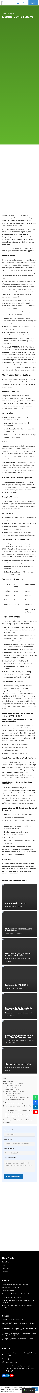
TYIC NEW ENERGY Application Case (18, 1097)
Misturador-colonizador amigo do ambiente (16, 1284)
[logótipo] (6, 3)
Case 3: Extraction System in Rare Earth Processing (18, 1117)
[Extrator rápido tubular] (19, 897)
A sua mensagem (10, 1157)
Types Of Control (10, 1102)
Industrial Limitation (13, 1089)
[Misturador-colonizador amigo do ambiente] (19, 924)
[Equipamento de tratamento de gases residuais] (19, 951)
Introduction (8, 1081)
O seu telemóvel (9, 1148)
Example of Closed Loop (14, 1093)
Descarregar (6, 1268)
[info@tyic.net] (4, 1359)
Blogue (4, 1265)
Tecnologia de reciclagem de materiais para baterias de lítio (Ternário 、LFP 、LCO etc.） (19, 1329)
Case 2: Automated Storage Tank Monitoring (20, 1114)
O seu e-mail (8, 1139)
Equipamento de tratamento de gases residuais (18, 1294)
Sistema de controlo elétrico (11, 1297)
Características (11, 1087)
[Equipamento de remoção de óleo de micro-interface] (19, 1006)
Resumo (7, 1122)
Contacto (5, 1272)
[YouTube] (12, 1375)
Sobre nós (5, 1262)
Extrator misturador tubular (10, 1287)
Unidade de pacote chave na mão (13, 1320)
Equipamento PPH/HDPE (10, 1291)
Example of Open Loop (14, 1085)
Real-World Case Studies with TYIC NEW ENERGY (18, 1107)
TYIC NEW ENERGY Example (15, 1104)
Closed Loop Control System (14, 1091)
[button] (24, 2)
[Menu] (18, 2)
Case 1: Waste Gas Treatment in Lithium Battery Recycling (20, 1111)
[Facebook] (4, 1375)
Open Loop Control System (13, 1083)
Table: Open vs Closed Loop (15, 1099)
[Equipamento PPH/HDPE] (19, 979)
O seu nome (8, 1130)
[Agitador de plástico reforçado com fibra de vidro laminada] (19, 1033)
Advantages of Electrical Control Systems (18, 1120)
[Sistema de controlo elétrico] (19, 1060)
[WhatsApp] (35, 1097)
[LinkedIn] (8, 1375)
